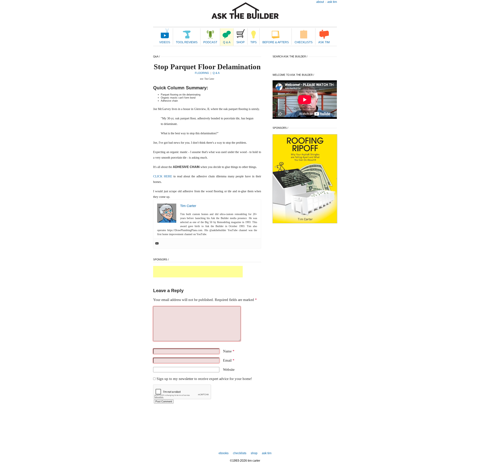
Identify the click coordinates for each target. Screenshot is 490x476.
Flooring (202, 72)
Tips (253, 42)
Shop (240, 42)
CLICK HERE (162, 176)
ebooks (224, 453)
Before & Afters (275, 42)
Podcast (210, 42)
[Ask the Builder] (245, 10)
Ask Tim (332, 1)
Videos (164, 42)
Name (228, 351)
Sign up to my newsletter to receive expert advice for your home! (204, 379)
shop (254, 453)
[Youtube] (157, 243)
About (320, 1)
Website (228, 370)
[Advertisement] (198, 271)
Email (228, 360)
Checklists (304, 42)
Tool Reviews (187, 42)
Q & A (226, 42)
